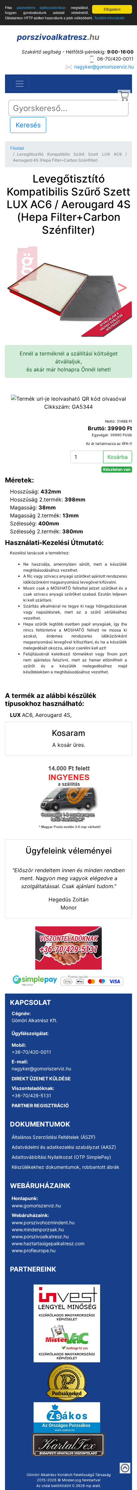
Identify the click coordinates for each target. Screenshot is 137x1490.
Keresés (28, 125)
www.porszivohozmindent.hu (43, 1222)
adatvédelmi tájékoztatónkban (42, 7)
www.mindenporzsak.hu (38, 1229)
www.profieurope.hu (34, 1250)
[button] (14, 289)
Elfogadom (112, 9)
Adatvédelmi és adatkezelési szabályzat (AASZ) (64, 1147)
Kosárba (117, 457)
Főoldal (17, 148)
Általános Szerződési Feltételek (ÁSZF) (53, 1137)
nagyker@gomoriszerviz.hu (104, 66)
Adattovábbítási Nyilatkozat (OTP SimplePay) (61, 1157)
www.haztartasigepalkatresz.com (48, 1243)
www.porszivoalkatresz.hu (40, 1236)
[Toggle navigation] (19, 83)
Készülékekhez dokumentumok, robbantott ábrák (65, 1167)
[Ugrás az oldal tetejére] (125, 1468)
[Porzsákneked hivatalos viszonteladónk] (67, 1381)
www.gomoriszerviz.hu (36, 1205)
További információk (109, 17)
